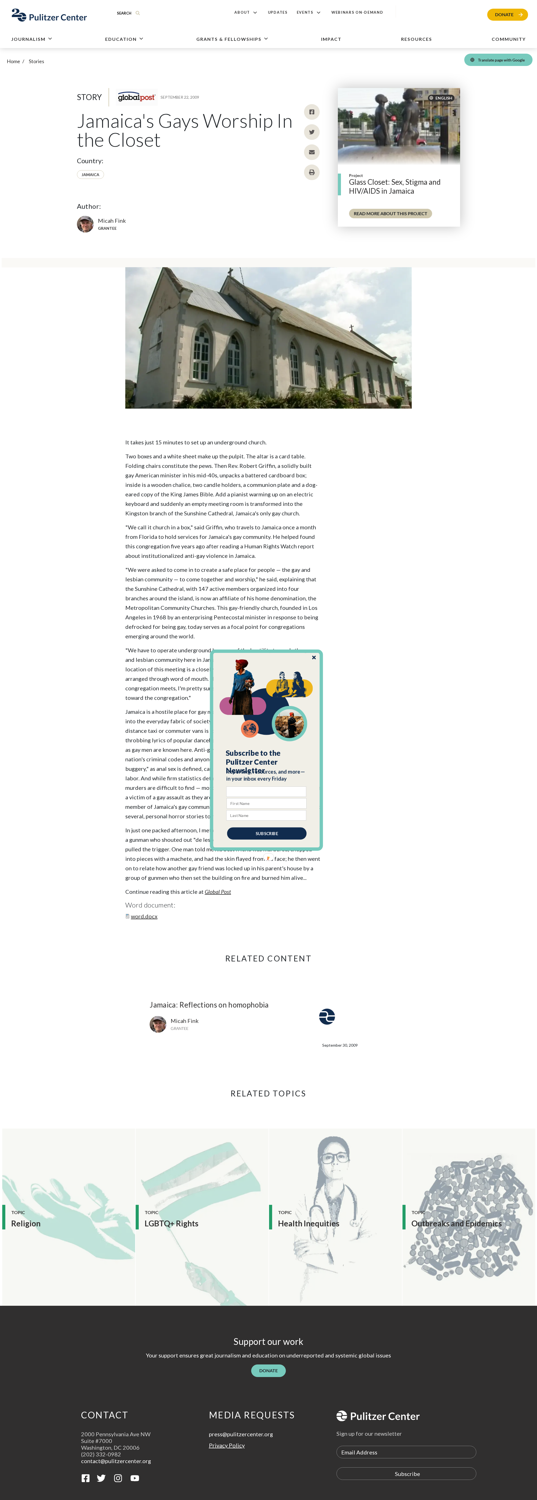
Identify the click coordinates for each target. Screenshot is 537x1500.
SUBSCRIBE (267, 833)
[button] (267, 761)
